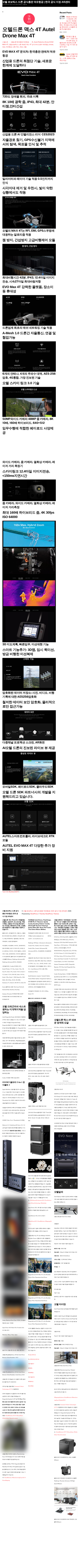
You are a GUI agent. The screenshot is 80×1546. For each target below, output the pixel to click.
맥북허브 (31, 1381)
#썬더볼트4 (31, 1363)
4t (32, 42)
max (3, 47)
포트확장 (31, 1386)
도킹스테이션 (32, 1354)
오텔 (25, 47)
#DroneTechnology (35, 1203)
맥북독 (30, 1368)
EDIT (17, 892)
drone (51, 44)
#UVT (14, 1415)
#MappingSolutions (59, 1397)
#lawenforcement (13, 1418)
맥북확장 (31, 1372)
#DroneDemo (19, 1415)
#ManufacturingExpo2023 (18, 1477)
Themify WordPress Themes (49, 914)
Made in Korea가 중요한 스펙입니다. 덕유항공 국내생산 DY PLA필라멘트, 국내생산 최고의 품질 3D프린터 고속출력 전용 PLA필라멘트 (68, 23)
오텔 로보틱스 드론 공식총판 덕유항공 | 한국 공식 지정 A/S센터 (45, 911)
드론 (14, 47)
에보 (21, 47)
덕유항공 (9, 47)
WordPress (34, 914)
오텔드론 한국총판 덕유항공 (20, 42)
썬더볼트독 (32, 1377)
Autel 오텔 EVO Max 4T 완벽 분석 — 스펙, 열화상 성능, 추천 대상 (69, 57)
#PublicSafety (5, 1418)
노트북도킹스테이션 (34, 1359)
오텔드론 (5, 42)
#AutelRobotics (9, 1415)
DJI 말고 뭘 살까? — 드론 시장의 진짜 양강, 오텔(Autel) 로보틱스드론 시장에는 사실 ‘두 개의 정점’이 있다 (68, 42)
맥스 (17, 47)
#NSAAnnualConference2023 (37, 1200)
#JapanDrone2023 (32, 1221)
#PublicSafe (43, 1203)
